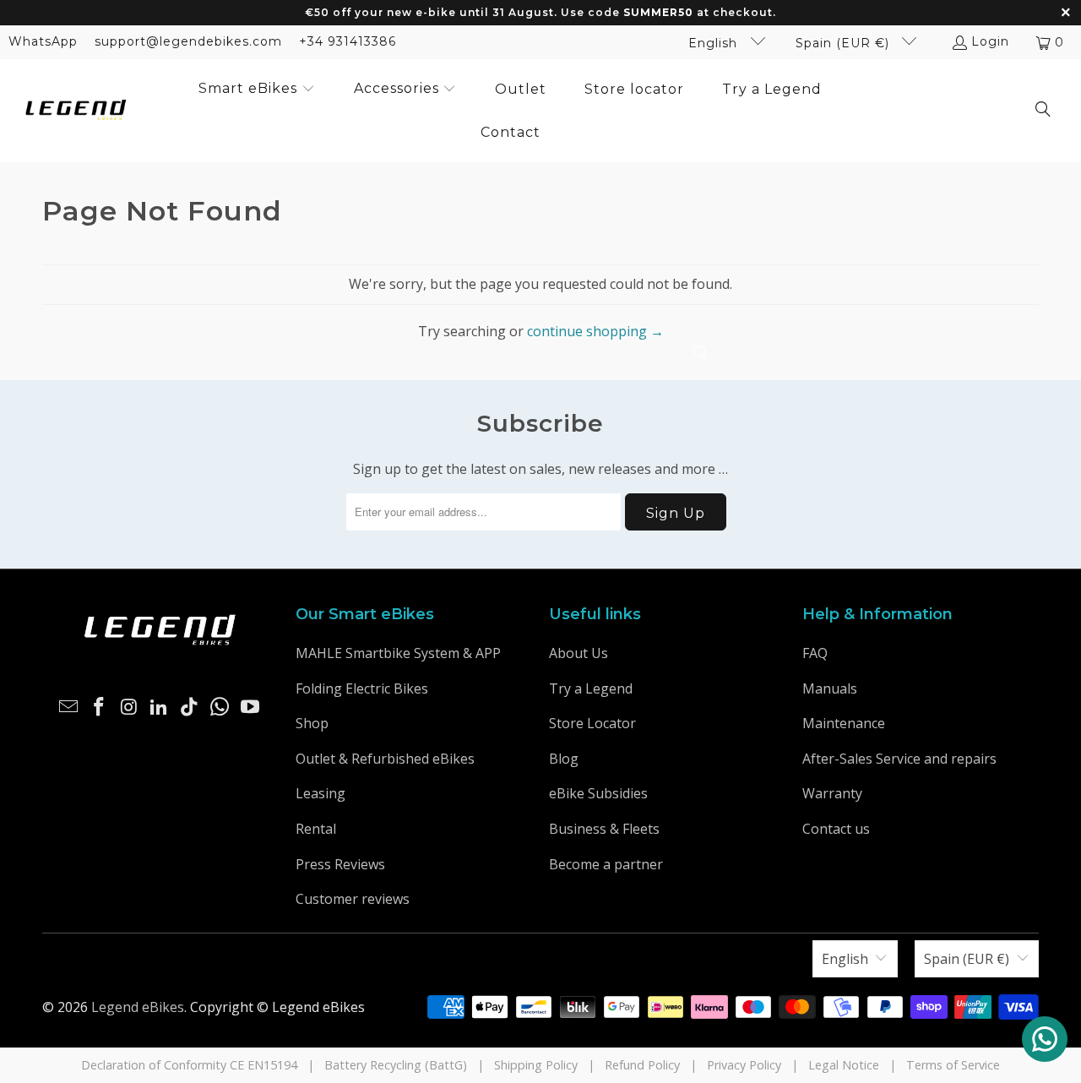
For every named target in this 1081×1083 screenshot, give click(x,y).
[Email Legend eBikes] (69, 707)
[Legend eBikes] (76, 111)
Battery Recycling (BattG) (395, 1065)
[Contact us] (1044, 1039)
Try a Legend (591, 688)
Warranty (832, 793)
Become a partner (606, 864)
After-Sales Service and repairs (899, 758)
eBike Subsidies (598, 793)
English (714, 43)
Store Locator (592, 723)
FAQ (815, 653)
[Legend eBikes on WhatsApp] (220, 707)
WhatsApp (43, 41)
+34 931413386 (347, 41)
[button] (256, 90)
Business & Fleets (604, 828)
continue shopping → (595, 331)
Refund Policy (642, 1065)
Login (990, 41)
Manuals (829, 688)
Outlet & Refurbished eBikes (385, 758)
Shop (312, 723)
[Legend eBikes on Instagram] (129, 707)
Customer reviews (353, 899)
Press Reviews (340, 864)
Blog (564, 758)
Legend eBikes (137, 1007)
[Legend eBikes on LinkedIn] (159, 707)
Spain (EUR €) (845, 43)
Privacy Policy (744, 1065)
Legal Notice (843, 1065)
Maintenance (843, 723)
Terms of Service (953, 1065)
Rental (316, 828)
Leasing (320, 793)
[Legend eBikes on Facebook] (99, 707)
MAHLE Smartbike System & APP (398, 653)
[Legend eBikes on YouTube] (250, 707)
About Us (578, 653)
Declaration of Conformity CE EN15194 (189, 1065)
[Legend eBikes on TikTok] (190, 707)
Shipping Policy (536, 1065)
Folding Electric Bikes (362, 688)
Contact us (836, 828)
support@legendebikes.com (188, 41)
